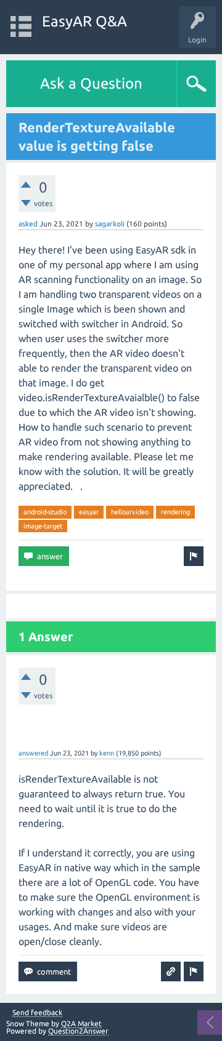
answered (33, 753)
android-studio (45, 512)
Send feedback (37, 1012)
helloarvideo (130, 512)
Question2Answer (78, 1031)
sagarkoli (110, 224)
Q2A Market (81, 1023)
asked (28, 224)
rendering (175, 512)
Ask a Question (91, 83)
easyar (89, 512)
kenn (106, 753)
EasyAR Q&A (84, 21)
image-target (42, 526)
